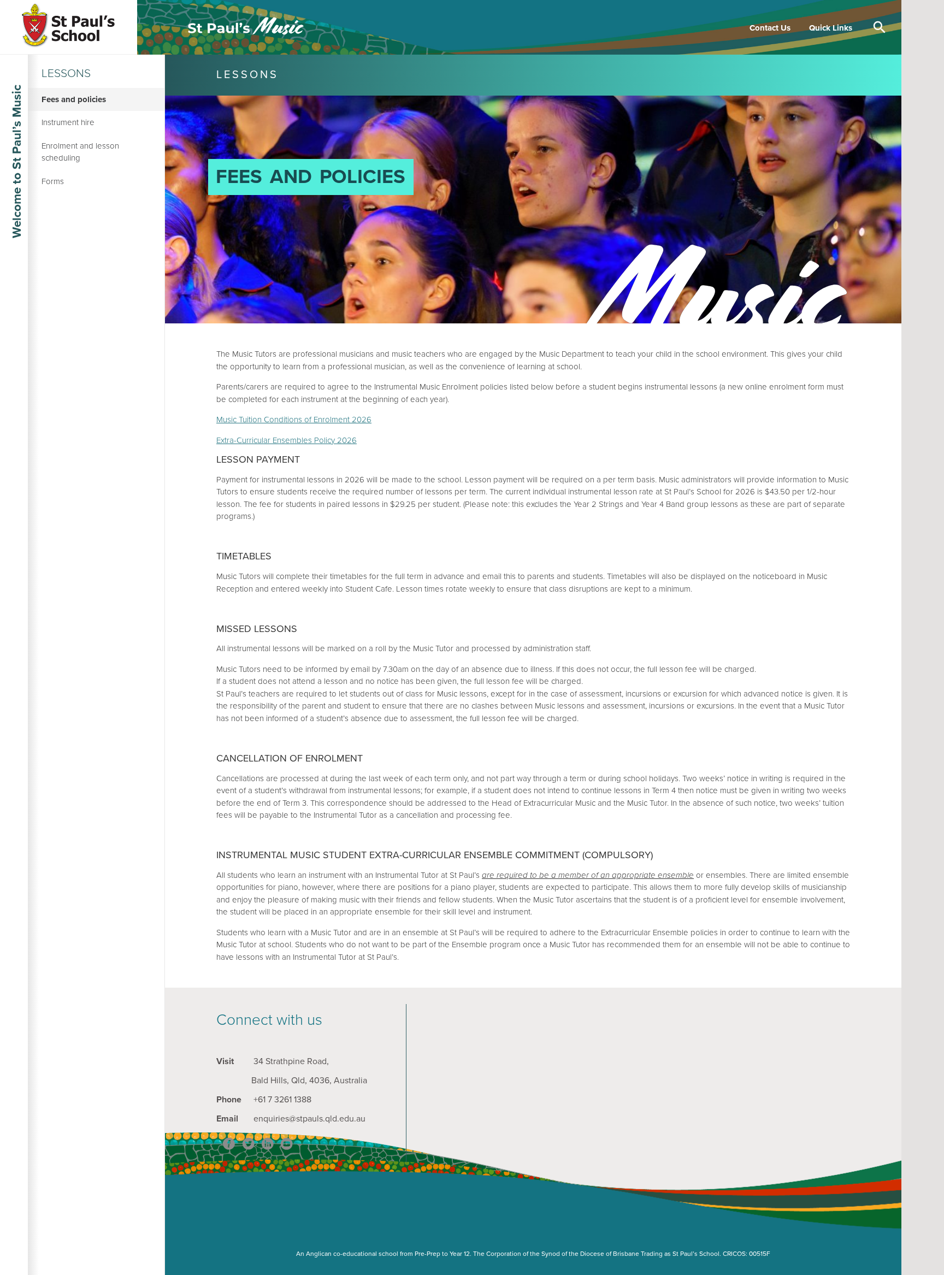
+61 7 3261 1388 (282, 1099)
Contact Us (770, 27)
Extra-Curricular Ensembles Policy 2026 (286, 440)
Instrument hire (68, 122)
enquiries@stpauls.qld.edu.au (309, 1118)
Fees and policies (74, 99)
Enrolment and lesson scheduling (80, 152)
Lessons (66, 73)
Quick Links (830, 27)
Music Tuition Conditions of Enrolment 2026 (293, 419)
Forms (53, 181)
